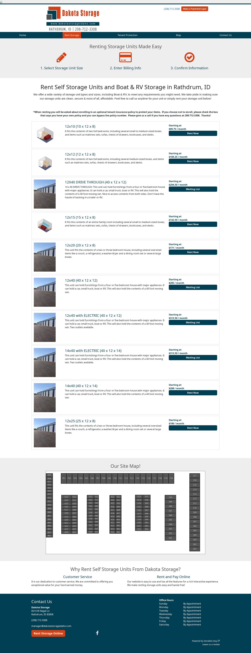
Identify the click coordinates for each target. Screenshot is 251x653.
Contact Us (226, 35)
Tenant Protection (127, 35)
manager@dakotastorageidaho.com (51, 626)
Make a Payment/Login (194, 8)
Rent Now (193, 133)
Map (178, 35)
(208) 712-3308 (172, 8)
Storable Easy (211, 640)
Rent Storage (72, 35)
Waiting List (193, 189)
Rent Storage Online (48, 633)
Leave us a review (211, 644)
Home (22, 35)
